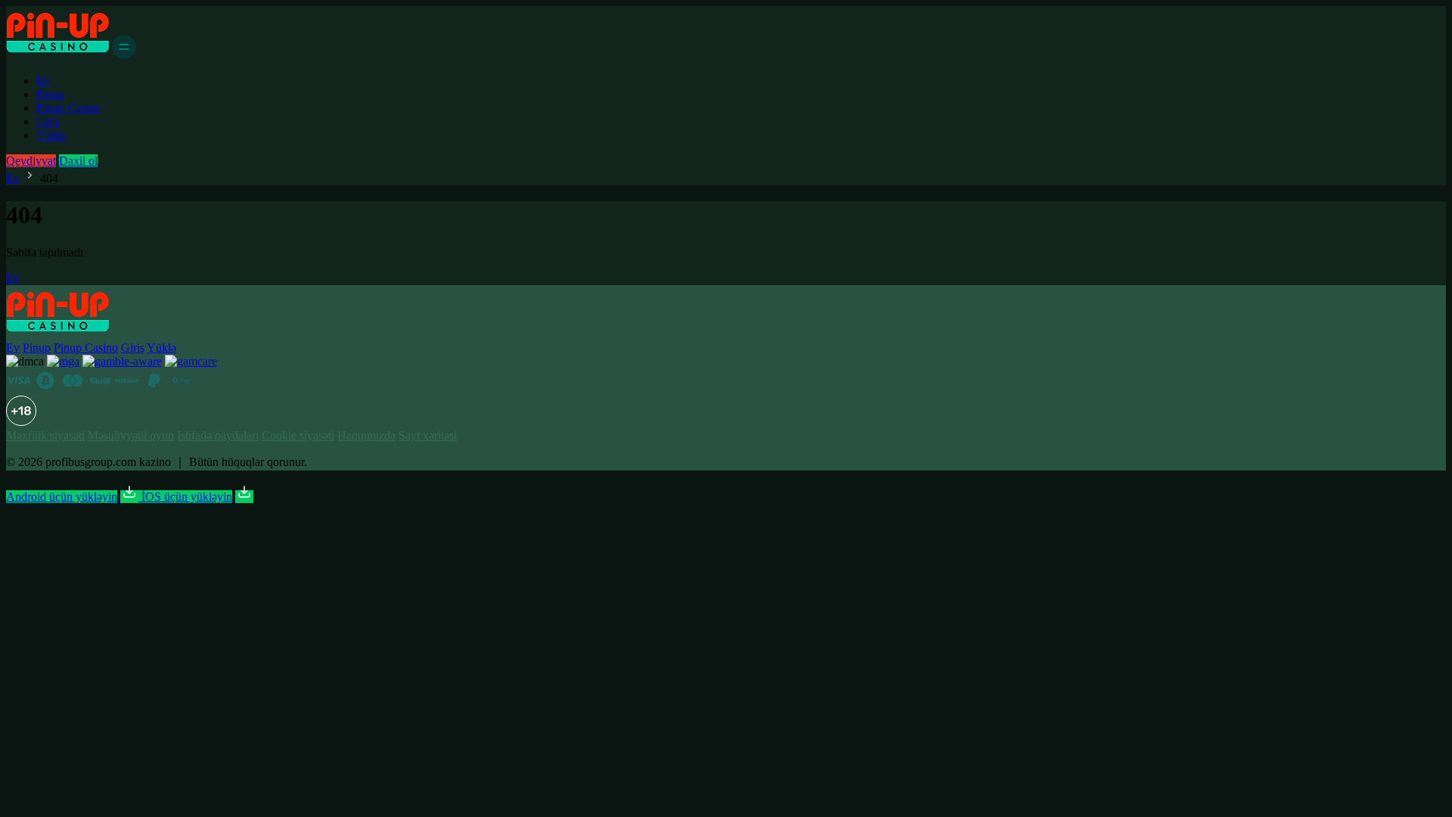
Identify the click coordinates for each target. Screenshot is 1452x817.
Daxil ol (78, 160)
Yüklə (51, 135)
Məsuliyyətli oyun (131, 435)
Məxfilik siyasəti (45, 435)
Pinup (50, 94)
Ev (43, 80)
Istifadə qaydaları (218, 435)
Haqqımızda (366, 435)
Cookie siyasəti (298, 435)
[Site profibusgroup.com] (57, 54)
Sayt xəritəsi (428, 435)
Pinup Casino (68, 107)
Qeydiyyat (31, 160)
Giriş (48, 121)
